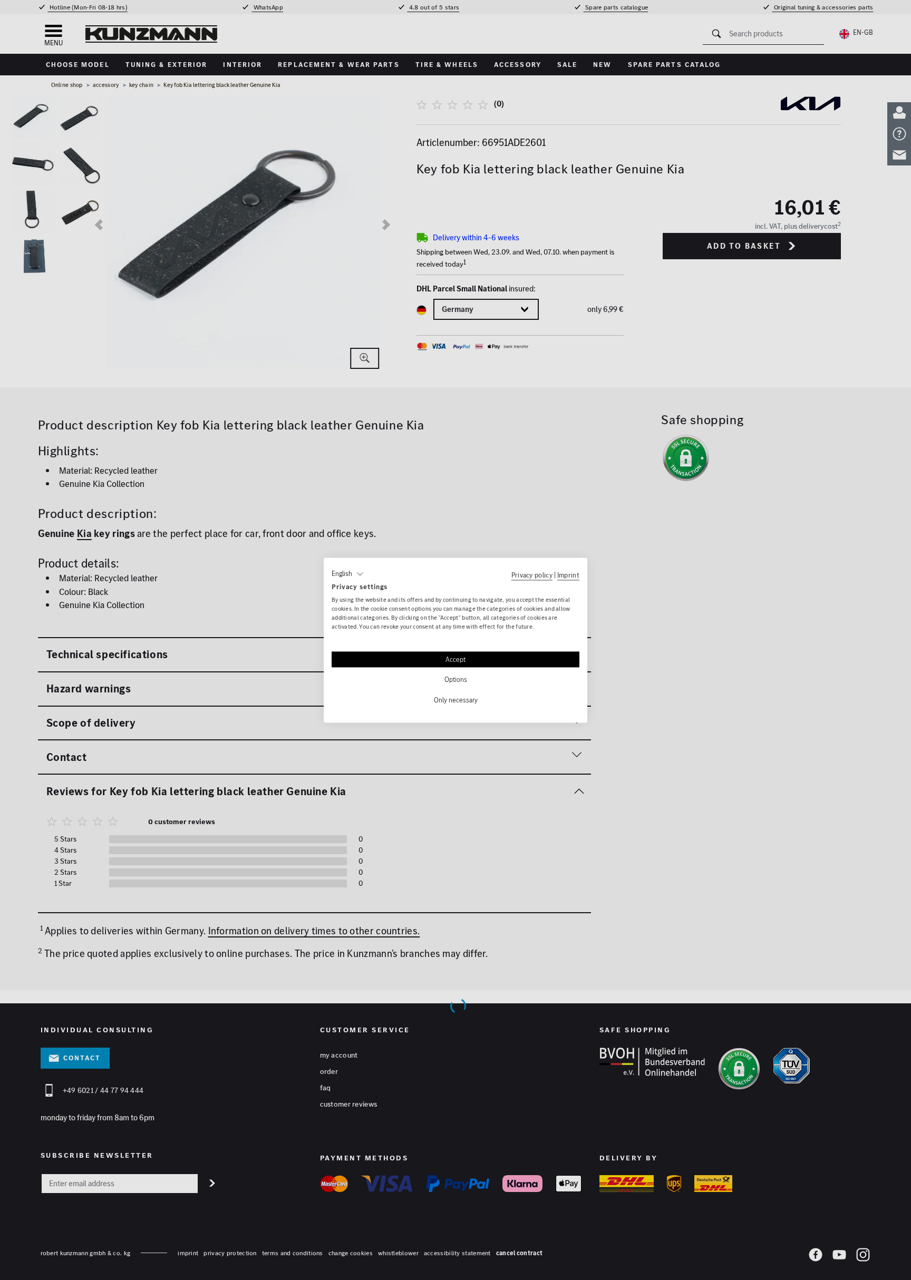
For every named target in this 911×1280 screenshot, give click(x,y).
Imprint (568, 575)
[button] (348, 574)
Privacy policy (532, 575)
